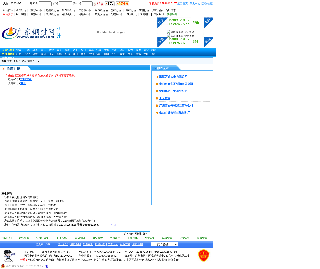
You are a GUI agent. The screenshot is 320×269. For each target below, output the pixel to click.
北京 (18, 50)
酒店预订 (80, 237)
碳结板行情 (52, 14)
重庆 (43, 50)
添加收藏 (207, 3)
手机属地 (132, 237)
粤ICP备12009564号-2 (107, 251)
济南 (99, 50)
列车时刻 (6, 237)
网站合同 (75, 244)
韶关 (83, 53)
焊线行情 (157, 10)
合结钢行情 (117, 14)
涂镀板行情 (101, 10)
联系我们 (100, 244)
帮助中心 (195, 3)
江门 (75, 53)
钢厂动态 (170, 10)
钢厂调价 (21, 14)
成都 (138, 50)
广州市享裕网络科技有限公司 (56, 251)
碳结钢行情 (36, 14)
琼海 (35, 50)
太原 (106, 50)
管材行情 (131, 10)
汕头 (51, 53)
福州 (83, 50)
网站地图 (137, 244)
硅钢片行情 (101, 14)
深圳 (43, 53)
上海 (27, 50)
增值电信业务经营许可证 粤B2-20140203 (48, 255)
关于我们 (63, 244)
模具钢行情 (68, 14)
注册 (23, 83)
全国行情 (21, 10)
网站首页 (8, 10)
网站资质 (8, 14)
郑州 (114, 50)
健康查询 (202, 237)
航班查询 (62, 237)
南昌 (91, 50)
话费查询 (185, 237)
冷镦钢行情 (85, 14)
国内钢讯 (145, 14)
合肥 (75, 50)
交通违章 (115, 237)
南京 (59, 50)
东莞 (27, 53)
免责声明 (88, 244)
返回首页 (182, 3)
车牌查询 (167, 237)
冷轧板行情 (68, 10)
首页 (16, 60)
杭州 (67, 50)
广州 (18, 53)
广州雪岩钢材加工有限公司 (176, 105)
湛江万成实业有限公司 (173, 76)
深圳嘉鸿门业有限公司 (173, 91)
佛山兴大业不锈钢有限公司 (176, 83)
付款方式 (125, 244)
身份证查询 (42, 237)
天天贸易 (164, 98)
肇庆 (35, 53)
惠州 (91, 53)
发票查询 (150, 237)
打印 (113, 224)
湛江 (99, 53)
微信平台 (172, 14)
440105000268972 (105, 255)
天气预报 (24, 237)
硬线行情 (132, 14)
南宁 (146, 50)
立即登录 (26, 79)
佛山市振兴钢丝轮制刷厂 (174, 112)
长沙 (130, 50)
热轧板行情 (52, 10)
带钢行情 (144, 10)
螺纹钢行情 (36, 10)
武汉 (51, 50)
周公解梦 (97, 237)
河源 (67, 53)
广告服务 (113, 244)
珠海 (59, 53)
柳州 (154, 50)
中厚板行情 (85, 10)
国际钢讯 (159, 14)
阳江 (106, 53)
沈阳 (122, 50)
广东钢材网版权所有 (136, 233)
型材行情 (116, 10)
